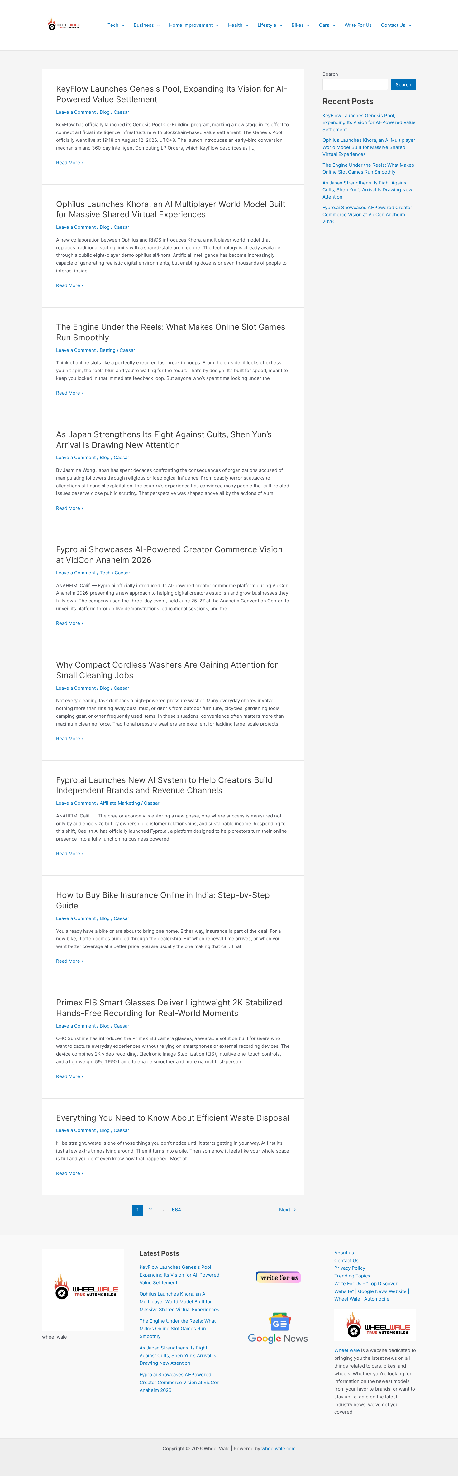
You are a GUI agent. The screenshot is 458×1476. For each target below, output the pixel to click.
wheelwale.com (278, 1448)
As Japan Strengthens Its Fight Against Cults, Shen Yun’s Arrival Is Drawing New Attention (367, 190)
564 (176, 1210)
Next (287, 1210)
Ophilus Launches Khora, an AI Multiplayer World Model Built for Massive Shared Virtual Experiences (368, 147)
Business (144, 25)
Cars (324, 25)
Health (235, 25)
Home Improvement (191, 25)
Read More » (70, 163)
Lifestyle (267, 25)
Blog (105, 112)
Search (330, 74)
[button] (121, 25)
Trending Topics (352, 1276)
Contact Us (393, 25)
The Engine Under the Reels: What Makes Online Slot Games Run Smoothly (178, 1328)
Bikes (298, 25)
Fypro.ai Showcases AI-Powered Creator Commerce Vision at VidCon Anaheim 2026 (367, 214)
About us (344, 1253)
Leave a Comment (76, 112)
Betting (108, 350)
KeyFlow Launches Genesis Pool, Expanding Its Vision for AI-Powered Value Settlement (369, 122)
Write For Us (358, 25)
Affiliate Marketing (120, 803)
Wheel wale (347, 1350)
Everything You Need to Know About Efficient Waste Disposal (172, 1118)
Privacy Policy (349, 1268)
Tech (112, 25)
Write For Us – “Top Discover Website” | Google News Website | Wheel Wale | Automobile (371, 1291)
